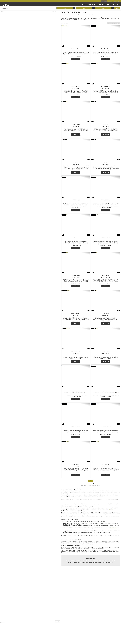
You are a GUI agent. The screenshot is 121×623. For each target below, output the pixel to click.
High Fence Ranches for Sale (72, 562)
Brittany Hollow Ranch (76, 389)
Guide (108, 4)
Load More (90, 480)
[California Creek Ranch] (75, 300)
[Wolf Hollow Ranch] (75, 74)
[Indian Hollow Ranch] (105, 414)
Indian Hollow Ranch (106, 426)
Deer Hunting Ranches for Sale (86, 560)
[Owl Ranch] (105, 111)
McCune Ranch (105, 275)
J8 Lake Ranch (106, 313)
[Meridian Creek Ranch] (75, 338)
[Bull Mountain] (75, 149)
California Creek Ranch (75, 313)
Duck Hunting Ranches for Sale (96, 560)
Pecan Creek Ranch (105, 389)
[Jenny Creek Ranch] (75, 452)
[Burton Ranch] (105, 149)
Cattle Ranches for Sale (70, 560)
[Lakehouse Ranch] (75, 187)
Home (83, 4)
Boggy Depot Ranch (105, 48)
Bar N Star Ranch (106, 351)
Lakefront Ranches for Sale (90, 562)
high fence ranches (114, 527)
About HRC (101, 4)
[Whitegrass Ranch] (75, 414)
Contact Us (115, 4)
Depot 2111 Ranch (76, 124)
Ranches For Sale (91, 4)
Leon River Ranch (76, 237)
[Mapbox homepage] (0, 622)
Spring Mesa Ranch (76, 48)
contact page (83, 552)
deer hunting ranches (79, 509)
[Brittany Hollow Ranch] (75, 376)
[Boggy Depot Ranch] (105, 36)
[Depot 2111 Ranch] (75, 111)
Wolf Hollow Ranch (75, 86)
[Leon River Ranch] (75, 225)
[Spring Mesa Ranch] (75, 36)
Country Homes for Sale (77, 560)
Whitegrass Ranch (76, 426)
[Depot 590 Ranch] (75, 263)
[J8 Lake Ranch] (105, 300)
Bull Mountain (76, 162)
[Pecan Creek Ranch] (105, 376)
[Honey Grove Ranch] (105, 452)
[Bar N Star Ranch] (105, 338)
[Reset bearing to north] (59, 621)
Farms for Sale (104, 560)
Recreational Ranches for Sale (99, 562)
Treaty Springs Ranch (105, 237)
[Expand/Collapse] (59, 12)
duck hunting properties (109, 509)
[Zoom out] (57, 621)
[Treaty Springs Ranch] (105, 225)
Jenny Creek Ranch (76, 464)
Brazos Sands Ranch (105, 200)
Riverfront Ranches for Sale (109, 562)
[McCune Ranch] (105, 263)
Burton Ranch (105, 162)
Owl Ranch (105, 124)
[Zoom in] (56, 621)
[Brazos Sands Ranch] (105, 187)
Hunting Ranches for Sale (82, 562)
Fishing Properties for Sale (111, 560)
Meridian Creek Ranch (76, 351)
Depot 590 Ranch (76, 275)
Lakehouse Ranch (76, 200)
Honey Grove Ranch (105, 464)
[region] (30, 316)
